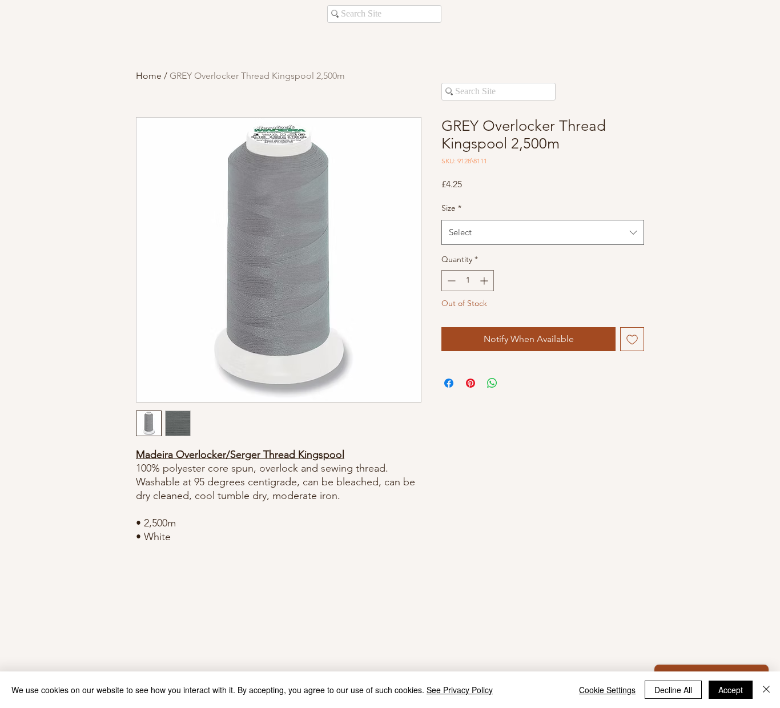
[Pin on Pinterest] (470, 383)
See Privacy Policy (460, 689)
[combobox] (542, 232)
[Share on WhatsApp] (492, 383)
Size (451, 208)
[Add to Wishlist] (632, 339)
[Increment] (485, 281)
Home (149, 75)
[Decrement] (450, 281)
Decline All (673, 689)
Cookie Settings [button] (607, 689)
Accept (730, 689)
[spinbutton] (467, 281)
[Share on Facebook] (449, 383)
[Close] (766, 690)
